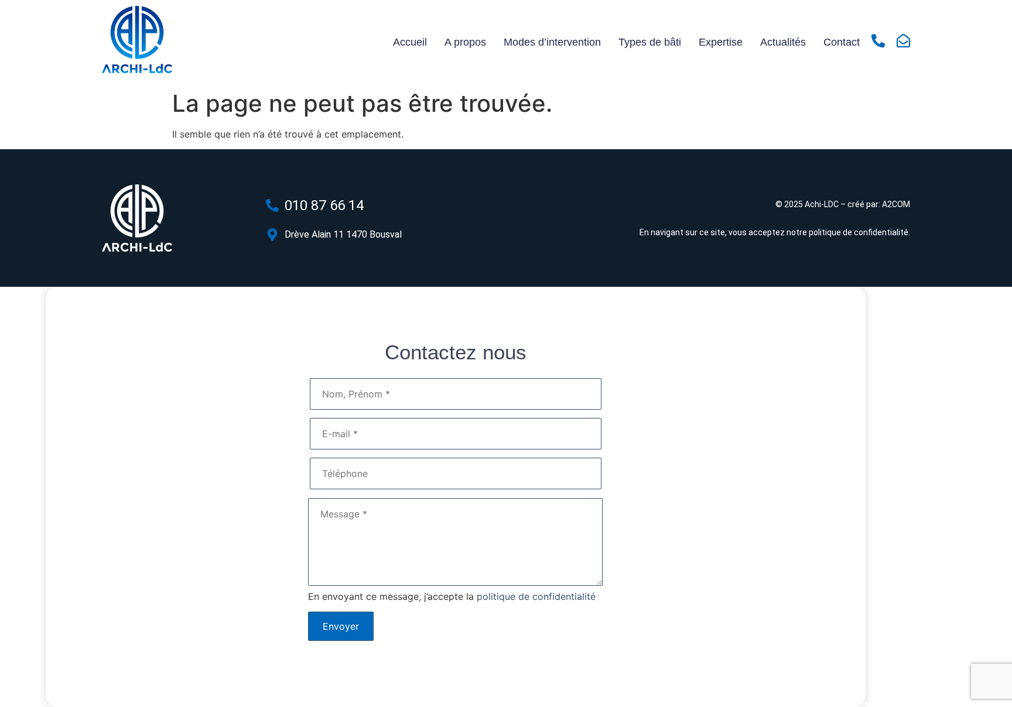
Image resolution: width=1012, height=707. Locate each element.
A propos (465, 42)
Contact (841, 42)
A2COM (896, 204)
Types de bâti (649, 42)
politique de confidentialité (858, 232)
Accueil (410, 42)
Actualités (783, 42)
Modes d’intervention (552, 42)
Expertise (721, 42)
